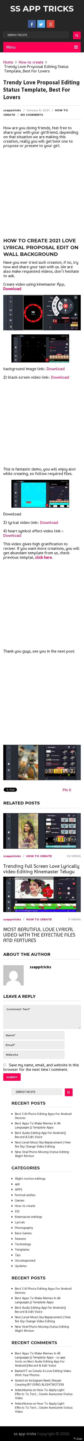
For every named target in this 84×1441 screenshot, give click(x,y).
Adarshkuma (23, 1390)
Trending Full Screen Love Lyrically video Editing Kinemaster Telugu (41, 868)
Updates (21, 1266)
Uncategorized (25, 1260)
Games (19, 1200)
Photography (24, 1228)
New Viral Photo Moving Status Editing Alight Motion (42, 1154)
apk (17, 1184)
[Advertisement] (42, 193)
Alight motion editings (30, 1178)
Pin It (67, 789)
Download (56, 368)
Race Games (23, 1233)
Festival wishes (25, 1195)
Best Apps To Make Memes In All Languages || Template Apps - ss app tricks (40, 1357)
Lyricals (20, 1222)
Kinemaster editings (28, 1217)
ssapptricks (12, 110)
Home (8, 62)
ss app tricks (42, 9)
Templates (22, 1249)
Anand (19, 1380)
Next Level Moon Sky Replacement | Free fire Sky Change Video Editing (43, 1144)
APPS (18, 1189)
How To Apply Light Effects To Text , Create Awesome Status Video (44, 1394)
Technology (23, 1244)
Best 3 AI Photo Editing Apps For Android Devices (43, 1116)
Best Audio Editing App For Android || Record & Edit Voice (40, 1135)
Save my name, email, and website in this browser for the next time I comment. (41, 1067)
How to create (31, 62)
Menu (10, 47)
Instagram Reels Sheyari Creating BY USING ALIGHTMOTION (39, 1382)
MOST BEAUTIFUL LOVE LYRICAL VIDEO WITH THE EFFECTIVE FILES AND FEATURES (39, 935)
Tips (18, 1255)
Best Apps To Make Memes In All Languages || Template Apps (37, 1125)
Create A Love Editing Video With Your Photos (43, 1373)
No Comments (32, 114)
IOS (17, 1211)
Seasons (20, 1239)
